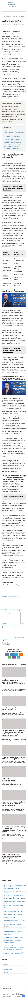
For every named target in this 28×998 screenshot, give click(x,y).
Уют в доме (7, 974)
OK (23, 996)
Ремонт (5, 967)
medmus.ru (11, 5)
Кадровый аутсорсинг (9, 945)
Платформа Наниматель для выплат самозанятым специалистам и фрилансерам (13, 933)
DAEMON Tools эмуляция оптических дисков (10, 779)
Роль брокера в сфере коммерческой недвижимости (12, 135)
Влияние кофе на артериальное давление (15, 928)
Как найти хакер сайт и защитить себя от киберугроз (14, 708)
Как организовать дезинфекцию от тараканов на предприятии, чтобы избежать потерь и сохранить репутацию (13, 733)
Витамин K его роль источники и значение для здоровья (13, 758)
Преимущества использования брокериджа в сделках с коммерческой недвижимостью (13, 140)
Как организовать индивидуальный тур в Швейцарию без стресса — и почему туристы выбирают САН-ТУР (13, 682)
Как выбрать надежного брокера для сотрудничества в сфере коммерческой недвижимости (13, 146)
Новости (4, 26)
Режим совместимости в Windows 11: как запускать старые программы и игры (14, 803)
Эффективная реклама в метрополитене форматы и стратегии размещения (11, 856)
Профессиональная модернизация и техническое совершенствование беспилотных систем (14, 829)
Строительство (8, 969)
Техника (6, 972)
